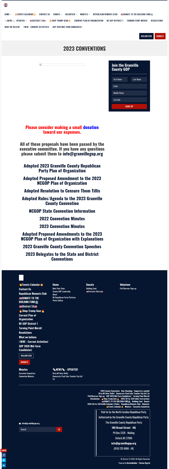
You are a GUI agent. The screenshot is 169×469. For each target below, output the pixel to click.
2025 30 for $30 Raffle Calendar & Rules (103, 404)
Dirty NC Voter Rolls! (60, 373)
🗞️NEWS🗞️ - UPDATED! (65, 369)
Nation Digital (144, 463)
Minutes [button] (84, 14)
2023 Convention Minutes (62, 226)
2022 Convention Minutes (62, 218)
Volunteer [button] (70, 14)
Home (56, 285)
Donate (160, 36)
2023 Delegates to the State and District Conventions (62, 256)
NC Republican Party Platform (64, 297)
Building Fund (91, 288)
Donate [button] (57, 14)
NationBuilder (132, 463)
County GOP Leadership (61, 291)
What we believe (12, 26)
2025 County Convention (110, 391)
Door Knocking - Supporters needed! (135, 391)
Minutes (23, 369)
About (55, 294)
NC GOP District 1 (115, 20)
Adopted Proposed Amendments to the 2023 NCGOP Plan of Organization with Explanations (62, 236)
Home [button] (7, 14)
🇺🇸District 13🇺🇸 (38, 20)
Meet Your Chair (59, 288)
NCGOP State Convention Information (62, 211)
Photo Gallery (58, 300)
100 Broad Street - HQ (124, 428)
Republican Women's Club (105, 14)
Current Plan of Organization (88, 20)
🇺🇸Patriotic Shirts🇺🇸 (94, 291)
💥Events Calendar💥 (25, 14)
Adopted (62, 180)
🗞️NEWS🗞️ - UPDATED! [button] (15, 20)
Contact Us (44, 14)
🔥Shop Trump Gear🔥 (60, 20)
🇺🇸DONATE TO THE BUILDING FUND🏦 (137, 14)
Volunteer (146, 36)
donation (91, 127)
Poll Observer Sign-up (128, 288)
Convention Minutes (26, 376)
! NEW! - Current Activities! (36, 26)
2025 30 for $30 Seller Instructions (135, 398)
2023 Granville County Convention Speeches (62, 246)
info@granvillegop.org (83, 153)
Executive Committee (27, 373)
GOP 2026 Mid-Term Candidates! (67, 26)
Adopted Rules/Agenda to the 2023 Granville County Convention (62, 200)
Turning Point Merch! (137, 20)
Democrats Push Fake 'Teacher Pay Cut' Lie (68, 377)
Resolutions (157, 20)
